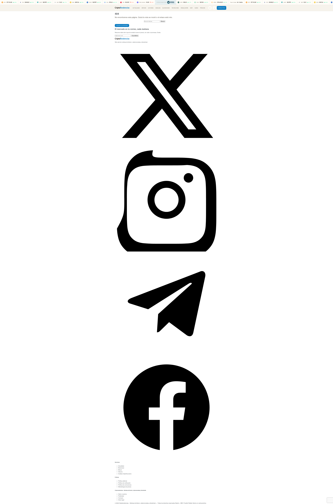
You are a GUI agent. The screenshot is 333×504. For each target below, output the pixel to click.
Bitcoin (144, 8)
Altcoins (150, 8)
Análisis (157, 8)
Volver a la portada (122, 25)
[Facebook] (166, 459)
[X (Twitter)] (166, 147)
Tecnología (175, 8)
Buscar (163, 21)
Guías (196, 8)
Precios (202, 8)
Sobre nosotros (122, 494)
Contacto (120, 498)
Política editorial (122, 481)
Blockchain (166, 8)
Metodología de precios (124, 487)
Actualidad (136, 8)
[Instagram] (166, 251)
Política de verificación (124, 483)
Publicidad (121, 496)
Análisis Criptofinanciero (124, 474)
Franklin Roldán (188, 503)
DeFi (191, 8)
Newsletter (221, 7)
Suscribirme (135, 35)
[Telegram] (166, 355)
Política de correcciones (124, 485)
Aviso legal (121, 500)
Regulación (184, 8)
